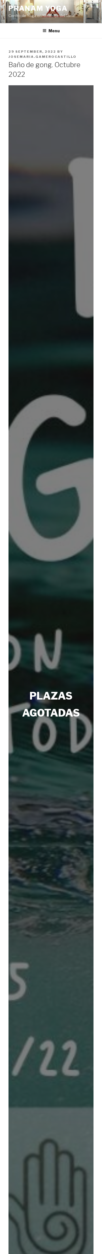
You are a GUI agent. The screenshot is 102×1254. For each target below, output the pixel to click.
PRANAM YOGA (38, 8)
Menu (54, 30)
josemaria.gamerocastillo (42, 57)
